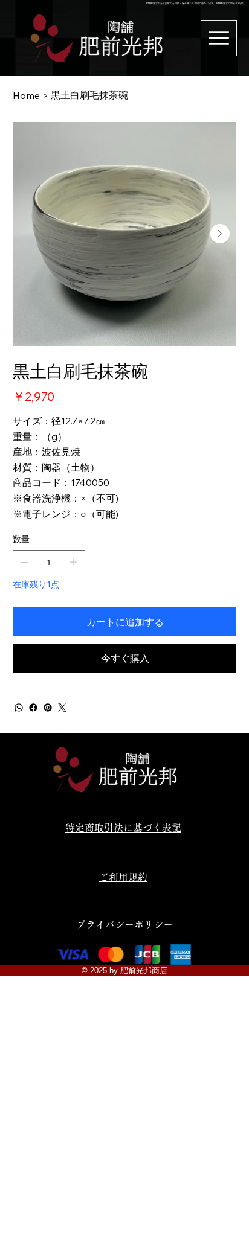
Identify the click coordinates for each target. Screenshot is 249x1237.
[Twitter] (62, 708)
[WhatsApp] (19, 708)
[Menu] (219, 38)
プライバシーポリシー (124, 924)
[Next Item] (220, 233)
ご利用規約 (123, 877)
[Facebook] (33, 708)
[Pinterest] (48, 708)
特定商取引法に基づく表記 (123, 828)
